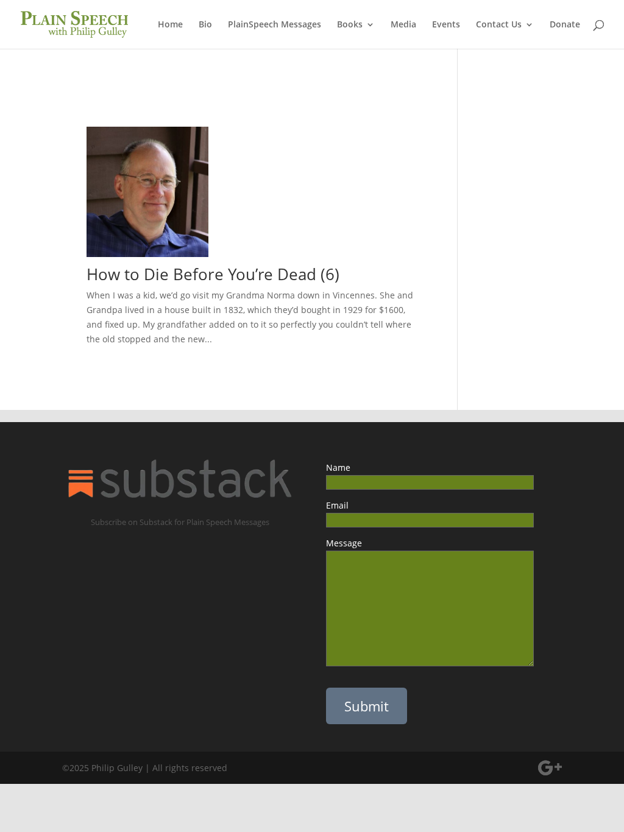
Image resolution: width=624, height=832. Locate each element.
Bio (205, 25)
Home (170, 25)
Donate (565, 25)
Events (446, 25)
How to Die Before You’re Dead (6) (217, 274)
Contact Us (499, 25)
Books (350, 25)
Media (403, 25)
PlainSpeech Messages (274, 25)
